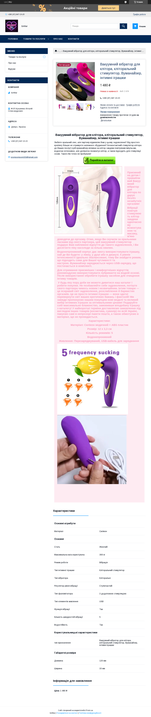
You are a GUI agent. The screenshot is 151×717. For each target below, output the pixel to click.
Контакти (73, 39)
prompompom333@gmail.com (24, 157)
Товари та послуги (34, 39)
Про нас (58, 39)
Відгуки (11, 69)
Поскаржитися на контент (67, 713)
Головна (13, 39)
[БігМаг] (11, 31)
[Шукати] (123, 26)
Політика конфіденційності (90, 713)
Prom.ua (89, 710)
